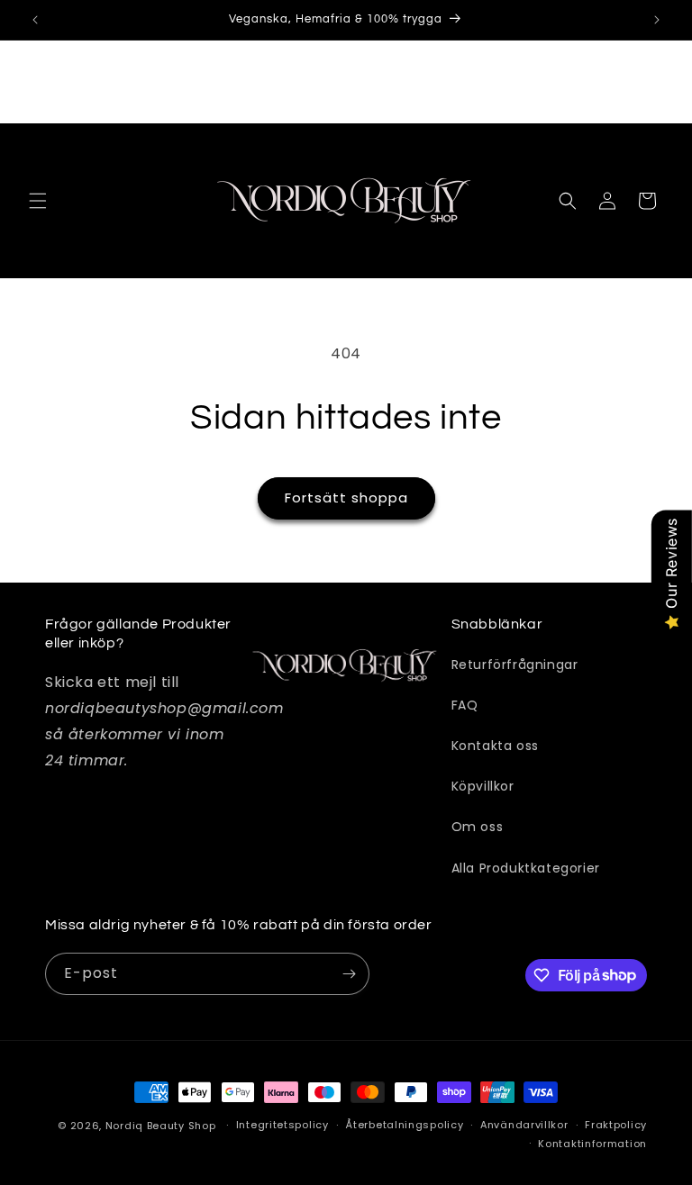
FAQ (464, 705)
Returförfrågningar (514, 665)
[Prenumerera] (349, 974)
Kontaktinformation (592, 1143)
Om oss (477, 827)
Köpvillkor (482, 786)
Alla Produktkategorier (525, 868)
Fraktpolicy (616, 1124)
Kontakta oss (495, 746)
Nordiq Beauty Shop (160, 1125)
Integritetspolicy (282, 1124)
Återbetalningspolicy (404, 1124)
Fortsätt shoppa (346, 497)
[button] (38, 201)
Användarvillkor (524, 1124)
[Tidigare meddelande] (35, 20)
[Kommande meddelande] (657, 20)
